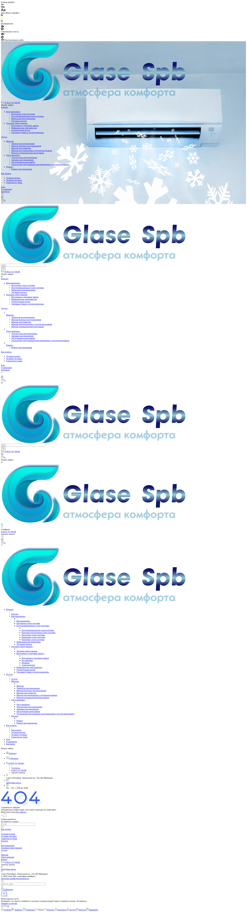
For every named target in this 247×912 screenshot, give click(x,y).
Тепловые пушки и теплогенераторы (27, 132)
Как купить (6, 173)
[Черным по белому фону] (2, 16)
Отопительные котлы (20, 130)
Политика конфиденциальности (15, 878)
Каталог (4, 107)
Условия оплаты (13, 178)
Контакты (5, 191)
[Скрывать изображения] (2, 29)
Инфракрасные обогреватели (24, 128)
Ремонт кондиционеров (21, 169)
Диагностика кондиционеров (24, 157)
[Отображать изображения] (2, 26)
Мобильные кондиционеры (23, 119)
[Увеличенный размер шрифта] (3, 10)
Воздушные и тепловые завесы (25, 126)
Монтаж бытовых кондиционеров (26, 146)
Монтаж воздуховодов (21, 148)
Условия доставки (14, 180)
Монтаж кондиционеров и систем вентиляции (31, 151)
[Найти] (3, 268)
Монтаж (10, 141)
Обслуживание (13, 155)
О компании (6, 189)
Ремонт (9, 167)
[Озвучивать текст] (2, 35)
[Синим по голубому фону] (2, 21)
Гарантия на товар (14, 182)
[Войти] (2, 197)
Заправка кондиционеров (22, 160)
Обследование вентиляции (23, 162)
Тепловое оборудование (17, 123)
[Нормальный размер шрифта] (3, 7)
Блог (3, 187)
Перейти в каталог (9, 903)
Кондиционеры (13, 112)
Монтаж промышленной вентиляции (27, 153)
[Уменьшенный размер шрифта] (2, 4)
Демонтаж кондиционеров (23, 144)
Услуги (4, 137)
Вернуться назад (8, 812)
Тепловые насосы (19, 121)
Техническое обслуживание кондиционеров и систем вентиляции (40, 164)
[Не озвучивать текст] (2, 38)
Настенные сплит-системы (23, 114)
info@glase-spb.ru (13, 783)
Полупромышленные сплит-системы (27, 116)
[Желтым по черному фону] (2, 18)
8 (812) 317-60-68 (12, 103)
